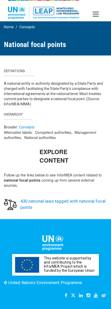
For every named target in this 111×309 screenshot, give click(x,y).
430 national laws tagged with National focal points (63, 204)
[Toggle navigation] (96, 14)
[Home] (43, 9)
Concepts (27, 27)
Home (9, 27)
